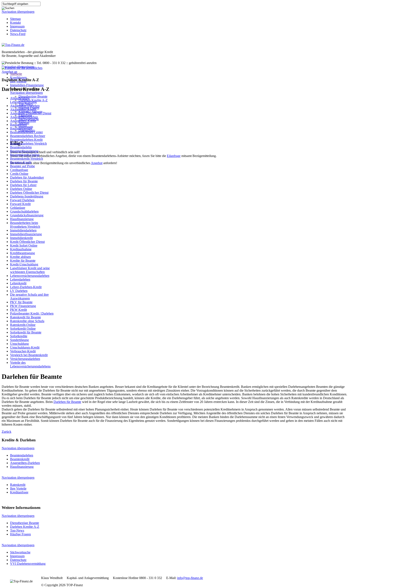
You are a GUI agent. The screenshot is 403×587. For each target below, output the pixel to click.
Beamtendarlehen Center (26, 132)
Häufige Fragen (20, 534)
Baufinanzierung (21, 128)
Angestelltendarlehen (24, 117)
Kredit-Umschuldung (24, 264)
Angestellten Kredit (23, 121)
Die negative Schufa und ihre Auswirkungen (29, 296)
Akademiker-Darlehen (25, 105)
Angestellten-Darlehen (25, 463)
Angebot (96, 163)
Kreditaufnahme (20, 249)
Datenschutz (18, 30)
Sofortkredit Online (23, 328)
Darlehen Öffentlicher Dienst (29, 192)
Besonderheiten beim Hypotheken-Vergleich (25, 224)
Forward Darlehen (22, 200)
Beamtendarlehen (21, 455)
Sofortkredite (18, 336)
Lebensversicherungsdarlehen (29, 275)
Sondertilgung (19, 340)
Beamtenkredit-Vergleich (26, 158)
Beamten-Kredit (20, 162)
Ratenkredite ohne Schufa (27, 321)
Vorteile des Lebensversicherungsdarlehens (30, 364)
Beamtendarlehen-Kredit (26, 139)
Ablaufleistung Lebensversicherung (23, 100)
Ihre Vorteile (18, 488)
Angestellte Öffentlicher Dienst (30, 113)
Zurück (6, 431)
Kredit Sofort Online (23, 245)
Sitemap (15, 19)
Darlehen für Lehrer (23, 185)
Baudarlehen (18, 124)
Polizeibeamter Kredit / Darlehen (32, 313)
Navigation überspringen (18, 11)
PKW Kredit (18, 309)
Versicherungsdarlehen (25, 359)
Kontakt (15, 22)
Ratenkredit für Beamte (25, 317)
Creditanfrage (19, 170)
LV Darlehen (18, 291)
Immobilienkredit (21, 238)
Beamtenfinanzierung (24, 151)
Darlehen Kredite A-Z (24, 526)
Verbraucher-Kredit (23, 351)
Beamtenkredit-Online (24, 155)
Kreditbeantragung (22, 253)
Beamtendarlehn (21, 147)
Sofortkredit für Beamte (25, 332)
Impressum (17, 26)
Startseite (16, 74)
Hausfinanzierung (22, 219)
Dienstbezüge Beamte (32, 96)
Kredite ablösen (20, 257)
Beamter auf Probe (22, 166)
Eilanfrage (174, 156)
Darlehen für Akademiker (27, 177)
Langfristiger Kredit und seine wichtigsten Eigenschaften (30, 270)
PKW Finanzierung (23, 306)
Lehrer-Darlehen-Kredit (26, 287)
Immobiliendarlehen (23, 230)
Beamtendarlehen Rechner (27, 136)
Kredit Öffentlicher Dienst (27, 241)
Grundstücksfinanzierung (26, 215)
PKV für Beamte (21, 302)
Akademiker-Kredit (23, 109)
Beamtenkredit (19, 459)
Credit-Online (19, 173)
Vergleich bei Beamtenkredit (29, 355)
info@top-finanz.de (190, 578)
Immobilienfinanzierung (26, 234)
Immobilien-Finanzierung (27, 85)
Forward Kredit (20, 204)
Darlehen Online (21, 189)
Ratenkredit (17, 484)
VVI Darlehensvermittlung (28, 563)
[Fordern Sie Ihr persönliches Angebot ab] (28, 71)
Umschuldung (19, 343)
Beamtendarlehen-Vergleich (28, 143)
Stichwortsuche (20, 552)
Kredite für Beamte (22, 260)
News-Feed (17, 34)
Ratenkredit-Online (22, 325)
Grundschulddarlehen (24, 211)
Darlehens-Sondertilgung (26, 196)
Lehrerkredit (18, 283)
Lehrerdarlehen (20, 279)
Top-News (17, 530)
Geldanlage (17, 207)
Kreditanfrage (19, 492)
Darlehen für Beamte (24, 181)
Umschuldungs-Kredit (24, 347)
